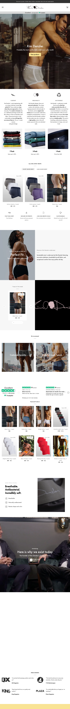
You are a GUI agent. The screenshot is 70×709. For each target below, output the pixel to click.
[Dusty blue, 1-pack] (26, 416)
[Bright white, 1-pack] (43, 416)
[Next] (64, 187)
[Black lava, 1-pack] (57, 188)
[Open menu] (4, 7)
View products (35, 54)
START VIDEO (36, 559)
